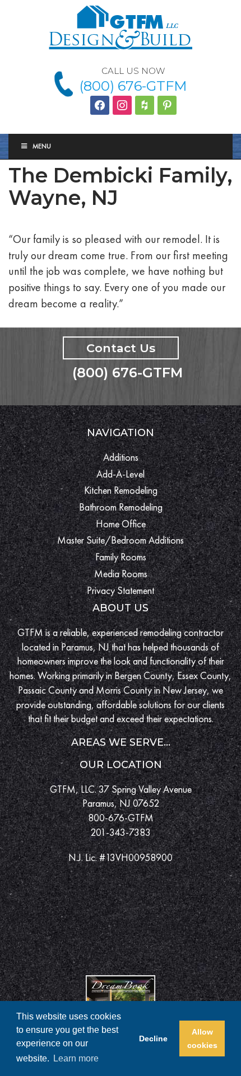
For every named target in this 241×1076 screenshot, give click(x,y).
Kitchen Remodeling (120, 490)
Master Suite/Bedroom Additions (120, 540)
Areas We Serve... (120, 742)
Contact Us (120, 348)
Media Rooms (120, 573)
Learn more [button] (76, 1058)
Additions (120, 457)
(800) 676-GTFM (133, 86)
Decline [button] (153, 1038)
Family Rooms (120, 556)
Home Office (121, 523)
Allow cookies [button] (202, 1038)
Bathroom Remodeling (121, 506)
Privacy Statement (120, 590)
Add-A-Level (120, 473)
